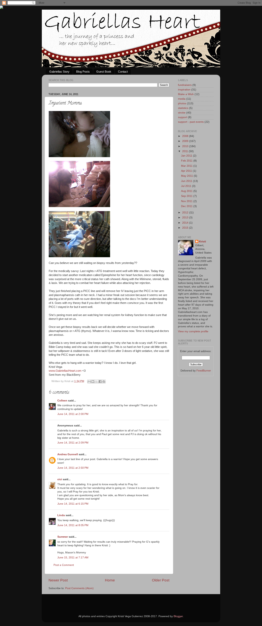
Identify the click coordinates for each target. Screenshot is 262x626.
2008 (185, 136)
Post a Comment (64, 565)
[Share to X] (96, 381)
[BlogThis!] (93, 381)
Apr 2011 (187, 170)
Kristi (202, 241)
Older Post (160, 580)
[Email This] (89, 381)
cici (59, 479)
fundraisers (185, 85)
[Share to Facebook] (100, 381)
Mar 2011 (187, 165)
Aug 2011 (187, 191)
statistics (183, 108)
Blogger (178, 616)
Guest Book (103, 71)
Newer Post (58, 580)
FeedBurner (203, 370)
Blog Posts (83, 71)
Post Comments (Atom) (79, 588)
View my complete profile (193, 331)
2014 (185, 222)
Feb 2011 (187, 160)
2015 (185, 227)
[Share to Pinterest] (104, 381)
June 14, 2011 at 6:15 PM (72, 503)
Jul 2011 (186, 186)
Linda (61, 515)
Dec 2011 (187, 206)
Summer (62, 536)
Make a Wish (186, 94)
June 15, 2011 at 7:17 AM (72, 557)
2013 (185, 217)
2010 (185, 146)
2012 (185, 212)
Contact (123, 71)
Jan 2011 (187, 155)
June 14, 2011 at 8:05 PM (72, 525)
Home (110, 580)
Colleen (62, 400)
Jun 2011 (187, 181)
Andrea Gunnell (67, 454)
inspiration (184, 89)
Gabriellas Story (59, 71)
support (182, 117)
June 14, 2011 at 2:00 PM (72, 414)
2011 (185, 151)
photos (182, 103)
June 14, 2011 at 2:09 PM (72, 442)
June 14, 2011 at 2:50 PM (72, 467)
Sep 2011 (187, 196)
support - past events (191, 121)
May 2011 (187, 175)
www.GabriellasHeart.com (65, 370)
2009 (185, 141)
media (181, 98)
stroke (181, 112)
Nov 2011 (187, 201)
